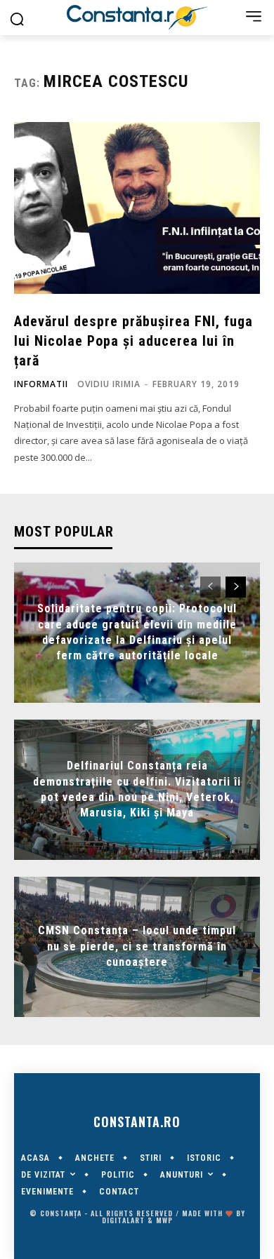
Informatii (41, 384)
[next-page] (236, 587)
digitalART (123, 1220)
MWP (164, 1220)
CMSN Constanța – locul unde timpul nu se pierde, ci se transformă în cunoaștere (137, 946)
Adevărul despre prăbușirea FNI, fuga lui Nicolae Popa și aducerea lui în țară (133, 341)
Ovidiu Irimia (109, 384)
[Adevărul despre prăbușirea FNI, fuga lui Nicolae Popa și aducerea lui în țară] (137, 208)
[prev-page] (210, 587)
